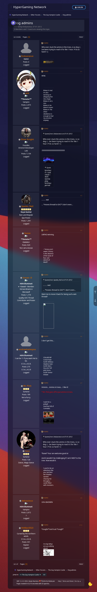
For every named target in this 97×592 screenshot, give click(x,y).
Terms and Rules (68, 581)
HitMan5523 (27, 527)
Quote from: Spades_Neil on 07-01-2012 (58, 280)
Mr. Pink (27, 385)
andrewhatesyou (27, 349)
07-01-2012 (44, 43)
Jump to (15, 575)
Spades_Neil (27, 206)
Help (59, 581)
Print (81, 37)
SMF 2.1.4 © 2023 (22, 581)
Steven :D (27, 277)
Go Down (17, 37)
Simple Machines (33, 581)
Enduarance (27, 56)
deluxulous (27, 500)
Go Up (16, 564)
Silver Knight (27, 139)
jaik (27, 93)
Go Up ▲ (78, 581)
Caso (27, 451)
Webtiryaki (51, 581)
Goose (27, 233)
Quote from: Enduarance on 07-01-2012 (58, 134)
